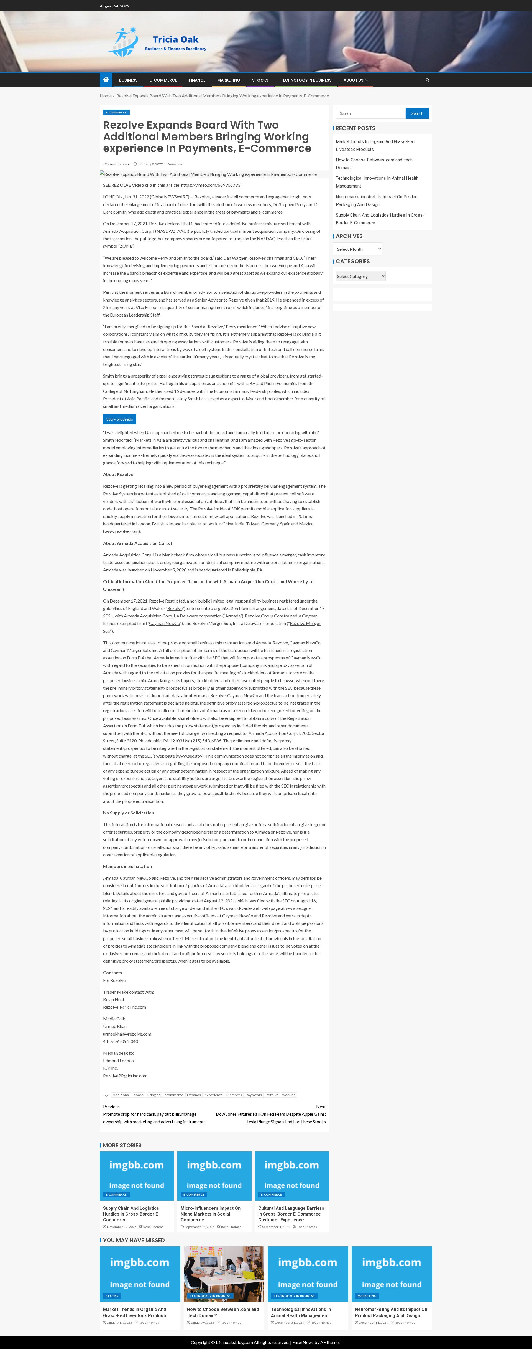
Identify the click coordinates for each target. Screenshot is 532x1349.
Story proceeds (119, 419)
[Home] (106, 80)
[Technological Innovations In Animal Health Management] (308, 1274)
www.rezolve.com (121, 531)
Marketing (228, 80)
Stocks (260, 80)
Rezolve (272, 1095)
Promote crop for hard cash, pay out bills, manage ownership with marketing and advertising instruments (154, 1114)
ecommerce (173, 1095)
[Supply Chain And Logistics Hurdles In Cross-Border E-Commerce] (137, 1176)
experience (213, 1095)
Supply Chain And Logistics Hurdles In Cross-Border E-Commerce (131, 1214)
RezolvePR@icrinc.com (125, 1075)
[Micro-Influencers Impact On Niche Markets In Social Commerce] (214, 1176)
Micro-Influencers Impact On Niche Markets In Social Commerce (211, 1214)
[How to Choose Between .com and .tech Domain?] (224, 1274)
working (288, 1095)
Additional (121, 1095)
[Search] (427, 80)
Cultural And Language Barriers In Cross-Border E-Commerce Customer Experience (291, 1214)
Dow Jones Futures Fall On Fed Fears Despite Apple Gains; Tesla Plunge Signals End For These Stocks (271, 1114)
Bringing (153, 1095)
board (139, 1095)
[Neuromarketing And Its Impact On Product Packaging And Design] (392, 1274)
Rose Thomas (118, 164)
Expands (194, 1095)
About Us (354, 80)
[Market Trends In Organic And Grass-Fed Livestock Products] (140, 1274)
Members (234, 1095)
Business (128, 80)
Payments (254, 1095)
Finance (197, 80)
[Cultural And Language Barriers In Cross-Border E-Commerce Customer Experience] (292, 1176)
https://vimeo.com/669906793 (210, 185)
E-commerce (163, 80)
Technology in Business (306, 80)
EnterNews (303, 1342)
